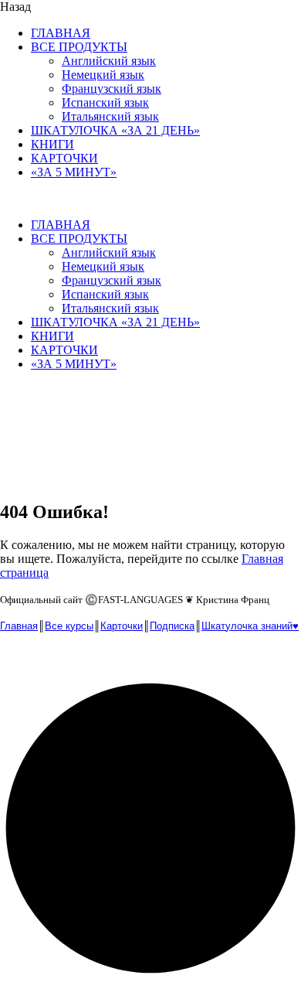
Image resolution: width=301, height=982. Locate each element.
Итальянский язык (110, 116)
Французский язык (111, 88)
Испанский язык (105, 102)
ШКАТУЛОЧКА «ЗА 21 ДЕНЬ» (115, 130)
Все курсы (69, 626)
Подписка (172, 626)
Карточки (121, 626)
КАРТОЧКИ (64, 158)
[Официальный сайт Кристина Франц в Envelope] (14, 661)
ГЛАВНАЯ (60, 32)
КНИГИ (52, 144)
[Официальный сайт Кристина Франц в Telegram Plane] (46, 661)
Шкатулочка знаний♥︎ (250, 626)
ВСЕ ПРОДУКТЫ (79, 46)
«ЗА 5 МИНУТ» (74, 172)
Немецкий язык (103, 74)
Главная (19, 626)
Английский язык (109, 60)
